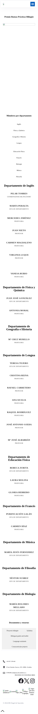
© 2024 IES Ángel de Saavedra (13, 703)
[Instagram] (32, 681)
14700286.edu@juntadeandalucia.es (16, 672)
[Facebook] (21, 681)
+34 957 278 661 (11, 661)
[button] (32, 4)
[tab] (12, 630)
